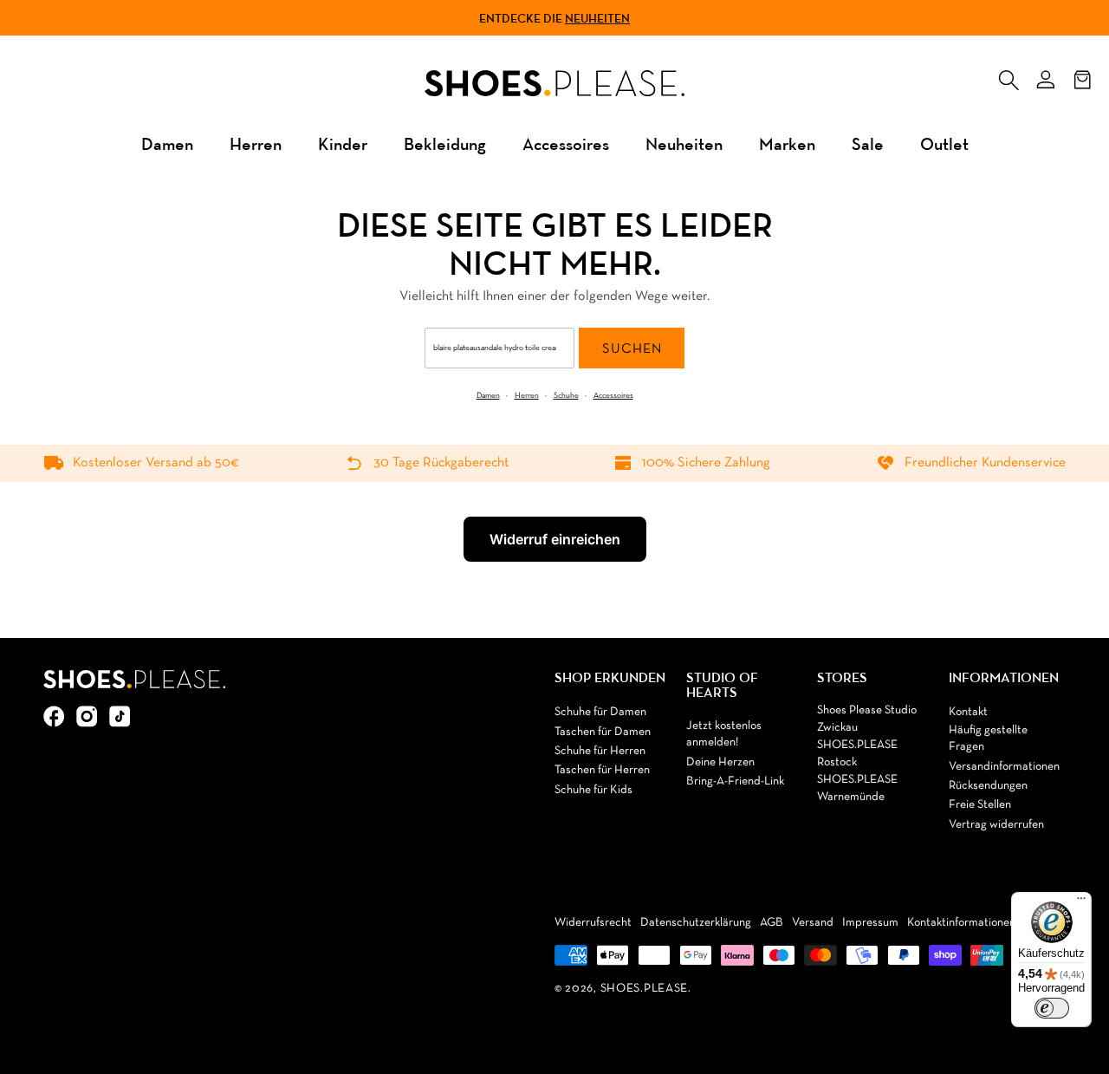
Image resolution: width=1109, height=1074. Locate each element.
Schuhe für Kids (593, 790)
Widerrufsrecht (593, 922)
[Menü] (1081, 902)
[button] (1008, 76)
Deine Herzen (720, 762)
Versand (812, 922)
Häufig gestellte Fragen (988, 739)
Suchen (632, 349)
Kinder (342, 143)
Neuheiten (597, 18)
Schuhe (566, 396)
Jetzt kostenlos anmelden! (724, 734)
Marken (787, 143)
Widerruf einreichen (555, 539)
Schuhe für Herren (599, 751)
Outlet (944, 143)
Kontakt (968, 712)
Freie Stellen (980, 804)
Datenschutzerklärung (695, 922)
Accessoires (565, 143)
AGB (771, 922)
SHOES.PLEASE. (645, 988)
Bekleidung (445, 143)
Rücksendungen (988, 785)
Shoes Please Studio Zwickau (867, 719)
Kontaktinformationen (961, 922)
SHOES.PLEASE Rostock (857, 753)
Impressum (870, 922)
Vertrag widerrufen (996, 824)
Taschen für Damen (602, 732)
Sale (868, 143)
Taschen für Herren (602, 770)
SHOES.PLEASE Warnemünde (857, 788)
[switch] (1051, 1008)
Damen (167, 143)
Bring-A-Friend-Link (735, 781)
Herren (256, 143)
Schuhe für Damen (600, 712)
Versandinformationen (1004, 766)
